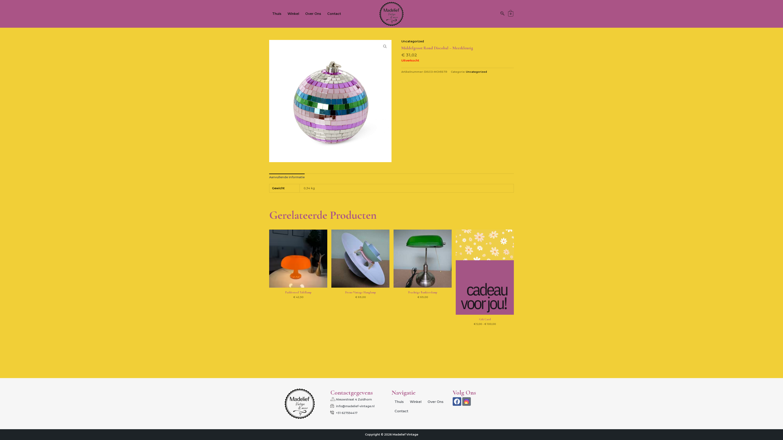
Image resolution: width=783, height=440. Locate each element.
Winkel (293, 14)
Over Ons (313, 14)
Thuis (276, 14)
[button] (502, 14)
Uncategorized (412, 41)
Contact (334, 14)
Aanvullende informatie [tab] (287, 177)
